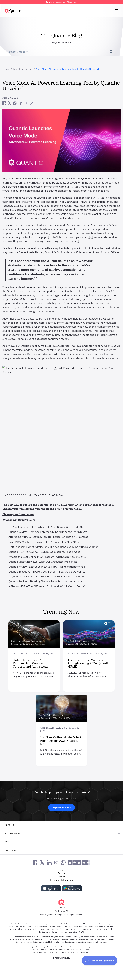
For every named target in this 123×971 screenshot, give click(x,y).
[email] (26, 103)
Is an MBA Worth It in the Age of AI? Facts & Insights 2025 (43, 542)
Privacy (61, 873)
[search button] (110, 51)
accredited (60, 926)
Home (5, 68)
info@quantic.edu (61, 957)
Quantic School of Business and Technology (32, 178)
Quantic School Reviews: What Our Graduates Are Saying (42, 561)
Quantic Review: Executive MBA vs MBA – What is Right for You (46, 566)
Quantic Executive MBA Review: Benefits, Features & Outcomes (46, 571)
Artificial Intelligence (22, 68)
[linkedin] (20, 103)
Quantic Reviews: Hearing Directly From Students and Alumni (45, 581)
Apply (49, 2)
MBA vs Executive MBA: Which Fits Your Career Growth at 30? (45, 527)
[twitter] (9, 103)
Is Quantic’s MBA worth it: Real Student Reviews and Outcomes (46, 576)
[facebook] (4, 103)
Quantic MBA (54, 509)
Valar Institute (60, 924)
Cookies (61, 876)
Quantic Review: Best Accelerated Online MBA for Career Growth (47, 532)
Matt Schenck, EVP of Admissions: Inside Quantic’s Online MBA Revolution (53, 547)
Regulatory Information (61, 880)
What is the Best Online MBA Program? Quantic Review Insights (47, 556)
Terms (61, 870)
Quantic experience (14, 354)
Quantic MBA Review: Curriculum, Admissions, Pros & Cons (44, 552)
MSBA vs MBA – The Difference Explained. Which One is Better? (47, 586)
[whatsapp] (15, 103)
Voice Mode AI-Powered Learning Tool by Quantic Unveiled (67, 68)
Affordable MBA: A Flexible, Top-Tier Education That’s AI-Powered (48, 537)
